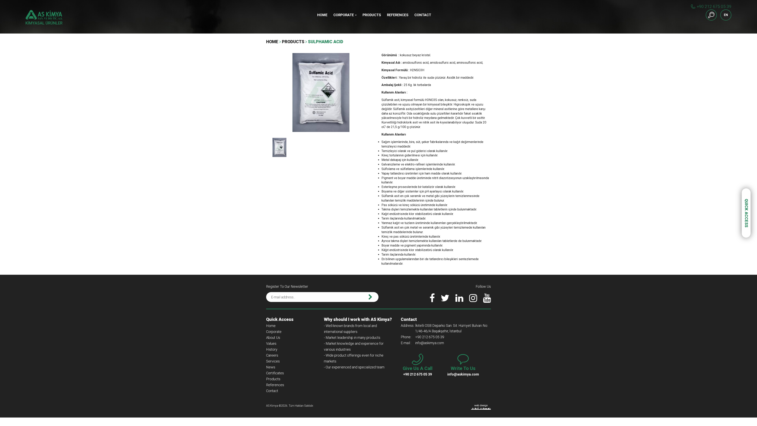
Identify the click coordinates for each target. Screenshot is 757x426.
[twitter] (445, 300)
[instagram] (473, 300)
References (397, 15)
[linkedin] (459, 300)
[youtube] (487, 300)
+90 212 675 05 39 (714, 6)
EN (726, 15)
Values (271, 343)
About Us (273, 337)
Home (322, 15)
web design (481, 405)
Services (273, 361)
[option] (321, 92)
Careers (272, 355)
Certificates (275, 373)
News (270, 367)
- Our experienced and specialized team (354, 367)
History (271, 349)
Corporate (344, 15)
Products (372, 15)
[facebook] (432, 300)
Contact (422, 15)
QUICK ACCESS (746, 213)
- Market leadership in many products (352, 337)
